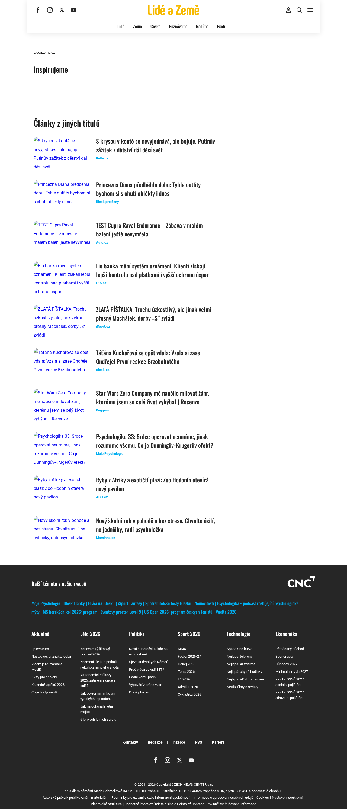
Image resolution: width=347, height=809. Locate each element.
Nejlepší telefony (239, 656)
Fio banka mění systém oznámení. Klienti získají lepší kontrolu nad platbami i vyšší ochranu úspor (152, 270)
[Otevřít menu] (310, 10)
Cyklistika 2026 (189, 694)
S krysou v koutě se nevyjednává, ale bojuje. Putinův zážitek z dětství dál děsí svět (155, 145)
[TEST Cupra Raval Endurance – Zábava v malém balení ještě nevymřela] (62, 237)
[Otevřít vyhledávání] (299, 10)
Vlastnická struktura (106, 804)
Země (137, 26)
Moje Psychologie (45, 603)
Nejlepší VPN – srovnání (245, 679)
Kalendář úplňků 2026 (48, 685)
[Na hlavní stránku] (173, 10)
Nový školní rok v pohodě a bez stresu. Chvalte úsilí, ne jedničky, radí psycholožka (155, 524)
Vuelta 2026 (226, 612)
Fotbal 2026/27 (189, 656)
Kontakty (130, 742)
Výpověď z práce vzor (145, 685)
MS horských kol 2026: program (70, 612)
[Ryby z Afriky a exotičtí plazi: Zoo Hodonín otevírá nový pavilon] (62, 491)
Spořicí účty (284, 656)
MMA (182, 649)
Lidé (120, 26)
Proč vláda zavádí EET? (146, 669)
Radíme (202, 26)
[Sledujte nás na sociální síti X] (61, 10)
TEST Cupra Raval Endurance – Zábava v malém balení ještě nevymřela (149, 229)
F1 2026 (184, 679)
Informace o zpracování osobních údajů (223, 797)
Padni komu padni (142, 677)
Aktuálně (40, 633)
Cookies (262, 797)
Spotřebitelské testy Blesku (168, 603)
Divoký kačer (139, 692)
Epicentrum (40, 649)
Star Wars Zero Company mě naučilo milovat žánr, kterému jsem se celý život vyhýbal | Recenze (153, 397)
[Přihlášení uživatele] (288, 10)
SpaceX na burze (239, 649)
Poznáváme (178, 26)
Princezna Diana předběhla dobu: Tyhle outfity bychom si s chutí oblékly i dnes (148, 188)
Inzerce (178, 742)
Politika (137, 633)
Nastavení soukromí (287, 797)
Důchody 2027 (286, 664)
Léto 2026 (90, 633)
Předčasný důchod (289, 649)
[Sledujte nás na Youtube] (73, 10)
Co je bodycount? (44, 692)
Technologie (238, 633)
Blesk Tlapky (74, 603)
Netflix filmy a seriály (242, 687)
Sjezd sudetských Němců (148, 662)
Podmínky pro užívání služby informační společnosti (150, 797)
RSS (198, 742)
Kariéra (218, 742)
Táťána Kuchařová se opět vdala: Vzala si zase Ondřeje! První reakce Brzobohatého (148, 357)
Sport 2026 (189, 633)
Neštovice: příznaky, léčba (51, 656)
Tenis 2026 (186, 672)
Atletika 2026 (188, 687)
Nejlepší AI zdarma (241, 664)
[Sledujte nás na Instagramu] (50, 10)
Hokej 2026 (186, 664)
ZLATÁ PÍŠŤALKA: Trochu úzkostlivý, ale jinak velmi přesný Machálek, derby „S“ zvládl (153, 313)
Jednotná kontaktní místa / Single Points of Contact (164, 804)
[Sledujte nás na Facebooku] (38, 10)
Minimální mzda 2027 (291, 672)
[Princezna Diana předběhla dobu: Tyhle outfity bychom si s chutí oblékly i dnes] (62, 196)
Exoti (221, 26)
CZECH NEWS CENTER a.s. (192, 784)
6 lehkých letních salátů (98, 719)
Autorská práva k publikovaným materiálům (75, 797)
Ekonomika (286, 633)
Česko (155, 26)
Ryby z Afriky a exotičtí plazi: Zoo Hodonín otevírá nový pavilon (152, 484)
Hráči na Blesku (101, 603)
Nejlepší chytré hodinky (244, 672)
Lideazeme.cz (44, 52)
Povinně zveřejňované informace (231, 804)
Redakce (155, 742)
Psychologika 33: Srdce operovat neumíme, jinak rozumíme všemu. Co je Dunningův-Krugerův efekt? (154, 440)
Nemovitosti (204, 603)
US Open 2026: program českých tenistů (178, 612)
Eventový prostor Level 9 (121, 612)
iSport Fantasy (130, 603)
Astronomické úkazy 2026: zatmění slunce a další (97, 680)
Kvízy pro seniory (44, 677)
